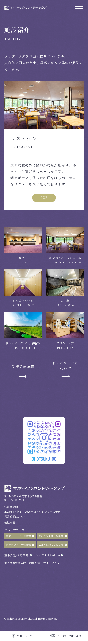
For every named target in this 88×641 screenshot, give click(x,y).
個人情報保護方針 (15, 563)
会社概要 (9, 522)
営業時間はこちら (15, 516)
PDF (44, 198)
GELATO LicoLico (48, 555)
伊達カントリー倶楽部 (18, 544)
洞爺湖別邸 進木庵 (16, 555)
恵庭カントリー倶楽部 (18, 536)
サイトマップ (51, 563)
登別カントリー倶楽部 (50, 536)
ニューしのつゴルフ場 (50, 544)
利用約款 (34, 563)
